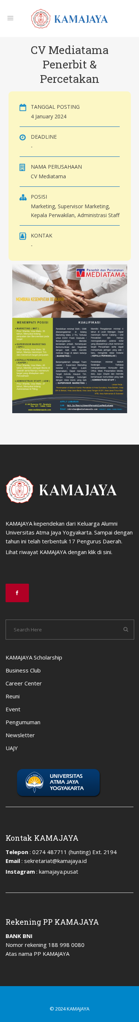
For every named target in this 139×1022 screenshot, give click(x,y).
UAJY (12, 748)
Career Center (24, 683)
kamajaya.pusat (58, 871)
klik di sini (99, 552)
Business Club (23, 670)
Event (13, 709)
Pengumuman (23, 722)
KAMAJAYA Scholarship (34, 657)
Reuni (13, 696)
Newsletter (20, 735)
